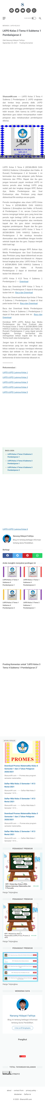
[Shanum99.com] (22, 5)
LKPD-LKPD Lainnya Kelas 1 (15, 372)
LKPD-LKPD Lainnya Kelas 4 (15, 387)
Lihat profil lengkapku (23, 1028)
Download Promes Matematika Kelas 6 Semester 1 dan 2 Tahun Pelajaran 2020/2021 (21, 769)
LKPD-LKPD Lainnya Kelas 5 (15, 392)
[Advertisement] (22, 69)
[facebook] (11, 10)
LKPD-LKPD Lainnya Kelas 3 (15, 382)
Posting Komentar (26, 43)
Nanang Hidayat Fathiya (22, 1015)
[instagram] (28, 10)
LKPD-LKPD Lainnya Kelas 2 (15, 377)
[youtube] (22, 10)
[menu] (4, 18)
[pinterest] (28, 555)
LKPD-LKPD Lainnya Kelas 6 (15, 529)
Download (24, 282)
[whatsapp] (33, 10)
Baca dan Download (24, 293)
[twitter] (16, 10)
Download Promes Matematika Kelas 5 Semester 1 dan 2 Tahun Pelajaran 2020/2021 (21, 816)
